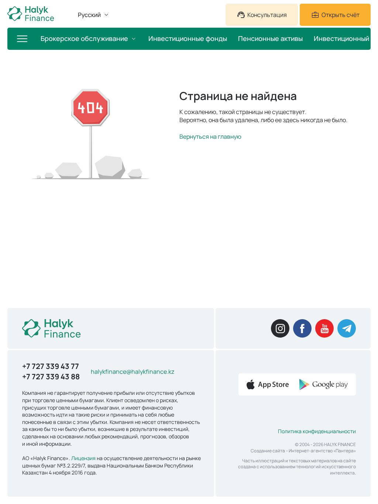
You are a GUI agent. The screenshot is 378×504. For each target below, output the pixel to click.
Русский (89, 14)
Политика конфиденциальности (317, 431)
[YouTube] (324, 328)
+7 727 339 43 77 (50, 366)
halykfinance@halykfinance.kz (132, 371)
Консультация (267, 15)
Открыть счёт (341, 15)
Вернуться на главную (210, 136)
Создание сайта (268, 451)
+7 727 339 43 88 (51, 377)
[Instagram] (280, 328)
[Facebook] (302, 328)
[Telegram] (346, 328)
